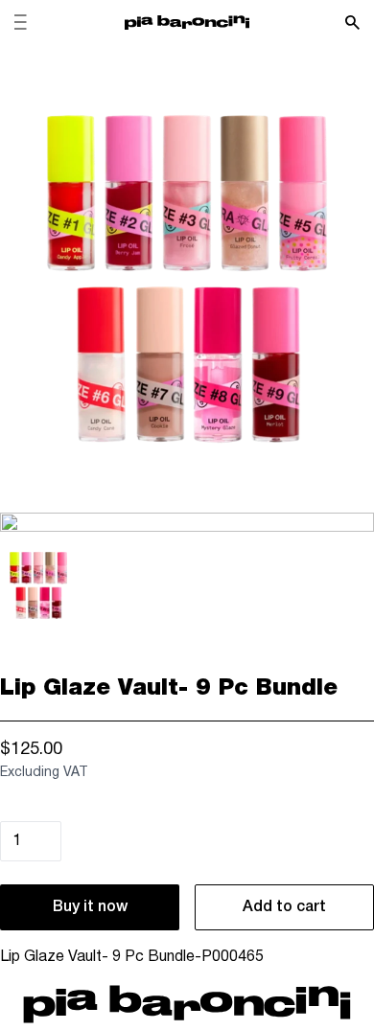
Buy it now (90, 907)
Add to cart (284, 907)
